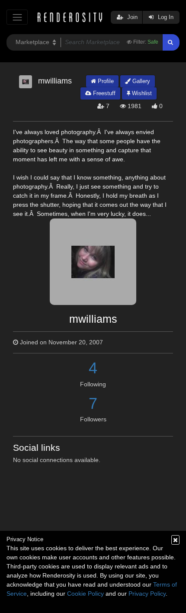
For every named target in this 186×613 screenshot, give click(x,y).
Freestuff (103, 93)
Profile (105, 81)
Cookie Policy (85, 593)
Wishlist (141, 93)
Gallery (140, 81)
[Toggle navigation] (17, 17)
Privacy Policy (147, 593)
